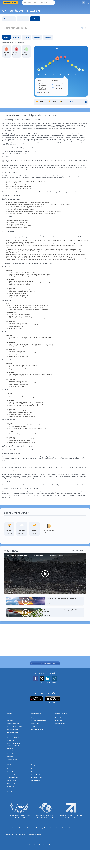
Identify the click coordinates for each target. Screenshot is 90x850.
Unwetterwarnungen (13, 723)
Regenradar (35, 718)
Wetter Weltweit (12, 786)
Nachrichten (11, 769)
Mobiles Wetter (61, 714)
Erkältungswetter (36, 777)
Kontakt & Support (61, 828)
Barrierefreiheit (20, 834)
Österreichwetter (12, 777)
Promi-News (11, 792)
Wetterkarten (36, 714)
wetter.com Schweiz (13, 729)
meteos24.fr (11, 751)
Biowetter (34, 769)
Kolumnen (10, 721)
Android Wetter (60, 723)
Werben (9, 735)
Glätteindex (34, 772)
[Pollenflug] (83, 2)
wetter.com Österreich (14, 732)
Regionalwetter (11, 780)
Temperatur (35, 723)
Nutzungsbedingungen (35, 834)
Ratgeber (34, 765)
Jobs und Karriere (11, 828)
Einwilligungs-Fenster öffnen (44, 828)
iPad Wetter (58, 721)
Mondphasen (23, 19)
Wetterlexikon (11, 789)
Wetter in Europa (12, 783)
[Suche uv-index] (81, 28)
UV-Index (35, 19)
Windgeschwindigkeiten (38, 721)
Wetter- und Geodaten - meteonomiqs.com (14, 744)
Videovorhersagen (12, 718)
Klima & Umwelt (36, 780)
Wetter (9, 714)
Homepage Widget (13, 738)
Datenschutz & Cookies (26, 828)
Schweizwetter (11, 775)
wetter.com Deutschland (14, 726)
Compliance (9, 834)
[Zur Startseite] (11, 2)
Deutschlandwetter (13, 772)
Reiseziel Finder (36, 775)
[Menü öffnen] (87, 2)
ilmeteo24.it (10, 754)
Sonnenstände (9, 19)
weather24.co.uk (12, 759)
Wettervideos (12, 765)
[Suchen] (51, 2)
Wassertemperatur (37, 729)
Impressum (72, 828)
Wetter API (10, 741)
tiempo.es (10, 748)
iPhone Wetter (59, 718)
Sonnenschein (35, 726)
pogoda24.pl (11, 757)
